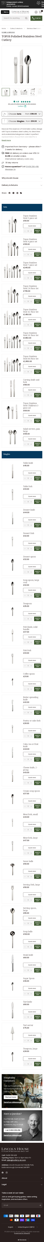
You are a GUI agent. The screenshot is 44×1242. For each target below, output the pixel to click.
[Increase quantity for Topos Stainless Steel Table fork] (31, 502)
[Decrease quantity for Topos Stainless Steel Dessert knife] (25, 525)
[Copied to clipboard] (20, 193)
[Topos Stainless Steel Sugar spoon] (12, 986)
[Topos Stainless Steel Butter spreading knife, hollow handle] (12, 705)
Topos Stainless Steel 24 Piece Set (30, 287)
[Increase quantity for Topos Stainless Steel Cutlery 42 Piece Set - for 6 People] (31, 325)
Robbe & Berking (8, 32)
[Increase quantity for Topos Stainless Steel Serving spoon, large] (31, 923)
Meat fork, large (30, 838)
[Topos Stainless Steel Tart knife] (12, 1010)
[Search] (26, 18)
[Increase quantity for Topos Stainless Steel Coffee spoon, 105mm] (31, 689)
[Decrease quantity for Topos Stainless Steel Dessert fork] (25, 548)
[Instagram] (7, 1172)
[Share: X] (13, 193)
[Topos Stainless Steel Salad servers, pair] (12, 437)
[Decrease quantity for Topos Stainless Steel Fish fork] (25, 666)
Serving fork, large (31, 884)
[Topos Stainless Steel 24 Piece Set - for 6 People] (12, 294)
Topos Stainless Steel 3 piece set (30, 217)
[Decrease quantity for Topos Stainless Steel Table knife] (25, 478)
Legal (4, 1184)
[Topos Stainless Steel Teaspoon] (12, 611)
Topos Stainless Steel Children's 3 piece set (30, 405)
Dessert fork (28, 533)
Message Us (10, 169)
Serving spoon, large (29, 909)
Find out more (10, 1097)
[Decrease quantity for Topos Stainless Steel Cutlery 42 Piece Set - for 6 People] (25, 325)
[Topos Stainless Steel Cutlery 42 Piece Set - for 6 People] (12, 317)
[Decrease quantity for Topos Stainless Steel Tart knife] (25, 1017)
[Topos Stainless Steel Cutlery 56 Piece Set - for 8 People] (12, 341)
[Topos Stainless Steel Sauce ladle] (12, 869)
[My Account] (36, 12)
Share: (4, 193)
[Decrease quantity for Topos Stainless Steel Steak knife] (25, 970)
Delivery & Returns (10, 185)
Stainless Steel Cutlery (34, 28)
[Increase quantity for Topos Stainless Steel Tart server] (31, 1040)
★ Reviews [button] (22, 1240)
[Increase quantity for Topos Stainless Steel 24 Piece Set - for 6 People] (31, 301)
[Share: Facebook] (9, 193)
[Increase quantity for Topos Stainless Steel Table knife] (31, 478)
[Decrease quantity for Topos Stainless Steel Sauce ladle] (25, 876)
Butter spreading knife (30, 698)
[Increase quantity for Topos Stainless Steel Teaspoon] (31, 619)
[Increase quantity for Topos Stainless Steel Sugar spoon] (31, 994)
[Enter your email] (40, 1205)
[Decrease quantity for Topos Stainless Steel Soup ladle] (25, 947)
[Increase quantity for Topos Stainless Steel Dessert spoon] (31, 572)
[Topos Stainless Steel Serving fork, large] (12, 892)
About (4, 1178)
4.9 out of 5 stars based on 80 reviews (22, 104)
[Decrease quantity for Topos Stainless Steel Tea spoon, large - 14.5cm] (25, 1064)
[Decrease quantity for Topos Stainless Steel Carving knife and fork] (25, 395)
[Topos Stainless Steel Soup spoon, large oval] (12, 588)
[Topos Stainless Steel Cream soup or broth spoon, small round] (12, 799)
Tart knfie (27, 1002)
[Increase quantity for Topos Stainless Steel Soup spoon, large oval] (31, 595)
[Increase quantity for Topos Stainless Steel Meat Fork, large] (31, 853)
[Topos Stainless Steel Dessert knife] (12, 518)
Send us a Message (13, 1102)
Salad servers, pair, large (31, 430)
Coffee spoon (29, 674)
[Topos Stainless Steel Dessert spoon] (12, 564)
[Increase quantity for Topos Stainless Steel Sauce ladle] (31, 876)
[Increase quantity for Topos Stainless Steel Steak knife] (31, 970)
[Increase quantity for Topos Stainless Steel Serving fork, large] (31, 900)
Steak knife (28, 955)
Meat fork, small (30, 814)
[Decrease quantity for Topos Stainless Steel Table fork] (25, 502)
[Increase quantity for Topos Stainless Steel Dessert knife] (31, 525)
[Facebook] (3, 1172)
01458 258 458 (32, 166)
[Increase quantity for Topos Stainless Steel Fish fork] (31, 666)
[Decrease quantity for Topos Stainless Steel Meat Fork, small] (25, 830)
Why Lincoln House (10, 178)
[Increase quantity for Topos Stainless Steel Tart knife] (31, 1017)
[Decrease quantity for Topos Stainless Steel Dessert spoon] (25, 572)
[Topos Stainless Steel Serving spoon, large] (12, 916)
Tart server (28, 1025)
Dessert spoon (29, 556)
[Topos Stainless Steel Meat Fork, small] (12, 822)
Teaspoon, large (30, 1048)
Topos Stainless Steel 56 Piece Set (30, 334)
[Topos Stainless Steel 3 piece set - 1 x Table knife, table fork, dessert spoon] (12, 224)
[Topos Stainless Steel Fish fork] (12, 658)
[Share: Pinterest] (17, 193)
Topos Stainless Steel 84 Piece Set (30, 357)
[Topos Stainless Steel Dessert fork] (12, 541)
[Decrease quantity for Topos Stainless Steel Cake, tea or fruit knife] (25, 759)
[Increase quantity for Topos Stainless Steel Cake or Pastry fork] (31, 736)
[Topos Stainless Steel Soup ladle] (12, 939)
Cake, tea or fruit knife (30, 745)
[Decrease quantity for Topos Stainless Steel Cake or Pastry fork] (25, 736)
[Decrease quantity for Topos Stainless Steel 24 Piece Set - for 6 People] (25, 301)
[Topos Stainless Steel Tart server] (12, 1033)
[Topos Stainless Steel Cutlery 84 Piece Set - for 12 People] (12, 364)
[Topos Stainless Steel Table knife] (12, 471)
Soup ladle (27, 931)
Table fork (27, 486)
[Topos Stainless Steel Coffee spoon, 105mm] (12, 682)
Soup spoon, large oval (31, 581)
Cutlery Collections (16, 28)
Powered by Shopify (22, 1233)
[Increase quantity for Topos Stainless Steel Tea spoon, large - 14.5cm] (31, 1064)
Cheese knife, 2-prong (30, 768)
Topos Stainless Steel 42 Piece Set (30, 310)
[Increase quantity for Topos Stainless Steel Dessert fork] (31, 548)
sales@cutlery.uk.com (16, 1160)
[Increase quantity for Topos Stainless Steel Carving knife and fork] (31, 395)
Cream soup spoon (31, 791)
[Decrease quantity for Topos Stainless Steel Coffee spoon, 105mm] (25, 689)
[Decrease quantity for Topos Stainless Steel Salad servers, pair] (25, 444)
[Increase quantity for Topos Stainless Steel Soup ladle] (31, 947)
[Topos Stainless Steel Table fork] (12, 494)
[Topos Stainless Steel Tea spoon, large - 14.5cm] (12, 1056)
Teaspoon (27, 603)
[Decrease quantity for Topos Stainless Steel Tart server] (25, 1040)
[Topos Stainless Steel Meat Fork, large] (12, 846)
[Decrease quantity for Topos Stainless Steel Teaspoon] (25, 619)
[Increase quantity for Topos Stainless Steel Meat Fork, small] (31, 830)
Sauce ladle (28, 861)
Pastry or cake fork (32, 720)
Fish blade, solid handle (30, 628)
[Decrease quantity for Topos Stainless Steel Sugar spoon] (25, 994)
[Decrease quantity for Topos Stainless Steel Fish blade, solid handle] (25, 642)
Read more (6, 140)
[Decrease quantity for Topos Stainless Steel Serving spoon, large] (25, 923)
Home (4, 28)
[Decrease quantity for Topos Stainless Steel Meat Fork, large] (25, 853)
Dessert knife (29, 510)
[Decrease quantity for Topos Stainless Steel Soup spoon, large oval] (25, 595)
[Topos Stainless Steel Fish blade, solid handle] (12, 635)
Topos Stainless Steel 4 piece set (30, 240)
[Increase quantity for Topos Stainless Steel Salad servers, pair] (31, 444)
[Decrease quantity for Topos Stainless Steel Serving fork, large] (25, 900)
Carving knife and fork (31, 381)
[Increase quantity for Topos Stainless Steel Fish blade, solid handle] (31, 642)
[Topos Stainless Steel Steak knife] (12, 963)
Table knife (28, 463)
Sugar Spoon (29, 978)
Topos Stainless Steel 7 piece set (30, 263)
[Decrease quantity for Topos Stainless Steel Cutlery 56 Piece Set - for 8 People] (25, 348)
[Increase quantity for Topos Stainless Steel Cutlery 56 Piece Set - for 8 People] (31, 348)
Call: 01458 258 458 (12, 1130)
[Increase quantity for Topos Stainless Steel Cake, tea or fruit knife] (31, 759)
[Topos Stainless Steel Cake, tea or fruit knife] (12, 752)
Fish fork (27, 650)
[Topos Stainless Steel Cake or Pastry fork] (12, 728)
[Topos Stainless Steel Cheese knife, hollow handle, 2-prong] (12, 775)
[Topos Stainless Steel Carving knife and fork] (12, 388)
